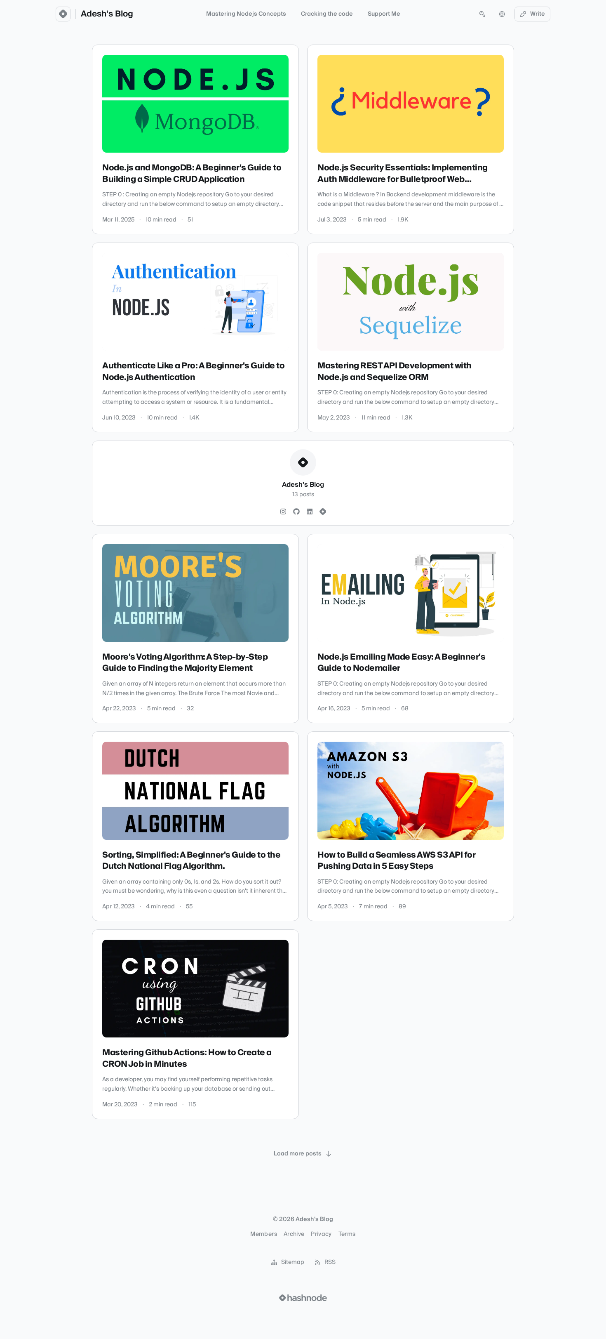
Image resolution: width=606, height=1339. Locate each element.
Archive (294, 1234)
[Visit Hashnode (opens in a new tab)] (303, 1297)
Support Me (384, 14)
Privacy (321, 1234)
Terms (347, 1234)
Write (537, 14)
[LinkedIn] (309, 512)
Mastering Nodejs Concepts (246, 14)
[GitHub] (296, 512)
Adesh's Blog (107, 14)
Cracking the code (327, 14)
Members (263, 1234)
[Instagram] (283, 512)
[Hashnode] (323, 512)
